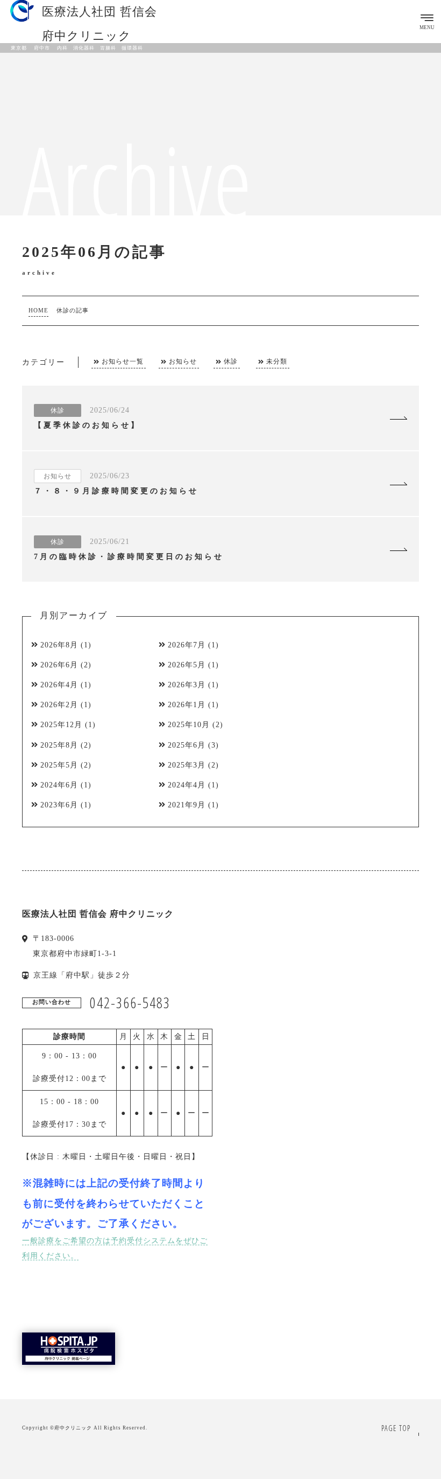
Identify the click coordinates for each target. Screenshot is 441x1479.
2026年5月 (186, 665)
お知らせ (183, 361)
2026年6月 (59, 665)
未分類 (276, 361)
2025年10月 (189, 725)
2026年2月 (59, 705)
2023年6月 (59, 805)
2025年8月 (59, 745)
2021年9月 (186, 805)
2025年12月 (61, 725)
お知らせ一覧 (123, 361)
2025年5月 (59, 765)
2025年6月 (186, 745)
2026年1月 (186, 705)
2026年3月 (186, 685)
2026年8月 (59, 645)
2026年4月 (59, 685)
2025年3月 (186, 765)
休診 (231, 361)
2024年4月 (186, 785)
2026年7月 (186, 645)
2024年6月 (59, 785)
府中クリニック (73, 1428)
